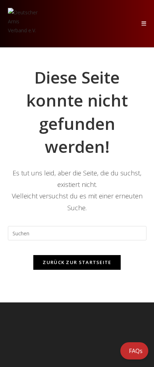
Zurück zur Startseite (77, 262)
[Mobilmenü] (143, 23)
